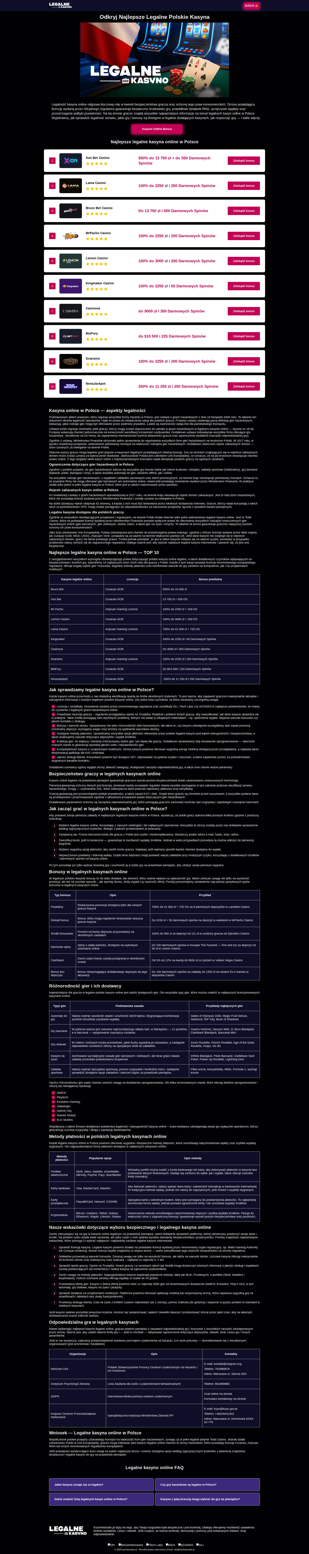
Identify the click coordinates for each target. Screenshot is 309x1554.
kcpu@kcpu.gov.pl (225, 1408)
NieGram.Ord (59, 1369)
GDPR (55, 1396)
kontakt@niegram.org (228, 1364)
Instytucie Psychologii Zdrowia (70, 1383)
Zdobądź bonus (244, 160)
